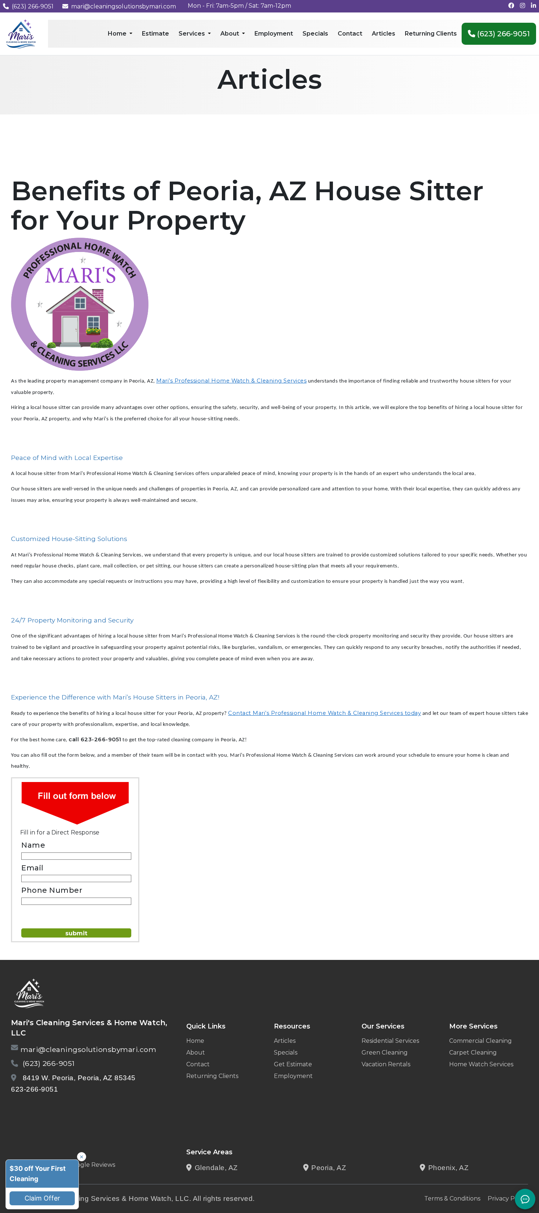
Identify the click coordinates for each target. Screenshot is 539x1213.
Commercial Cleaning (480, 1040)
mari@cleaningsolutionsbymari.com (123, 6)
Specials (285, 1052)
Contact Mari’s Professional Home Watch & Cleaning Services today (324, 713)
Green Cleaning (385, 1052)
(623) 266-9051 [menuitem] (502, 33)
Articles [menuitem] (383, 33)
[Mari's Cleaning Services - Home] (21, 33)
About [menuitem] (230, 33)
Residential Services (390, 1040)
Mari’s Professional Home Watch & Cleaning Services (231, 380)
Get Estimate (293, 1064)
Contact (198, 1064)
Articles (285, 1040)
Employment (293, 1076)
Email (32, 867)
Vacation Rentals (386, 1064)
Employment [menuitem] (273, 33)
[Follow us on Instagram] (522, 5)
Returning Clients (212, 1076)
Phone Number (51, 890)
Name (33, 845)
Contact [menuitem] (350, 33)
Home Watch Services (481, 1064)
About (195, 1052)
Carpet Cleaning (473, 1052)
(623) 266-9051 (33, 6)
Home (195, 1040)
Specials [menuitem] (315, 33)
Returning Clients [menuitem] (431, 33)
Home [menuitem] (118, 33)
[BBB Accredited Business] (39, 1108)
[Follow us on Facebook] (511, 5)
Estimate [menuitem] (155, 33)
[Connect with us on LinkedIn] (533, 5)
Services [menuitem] (192, 33)
